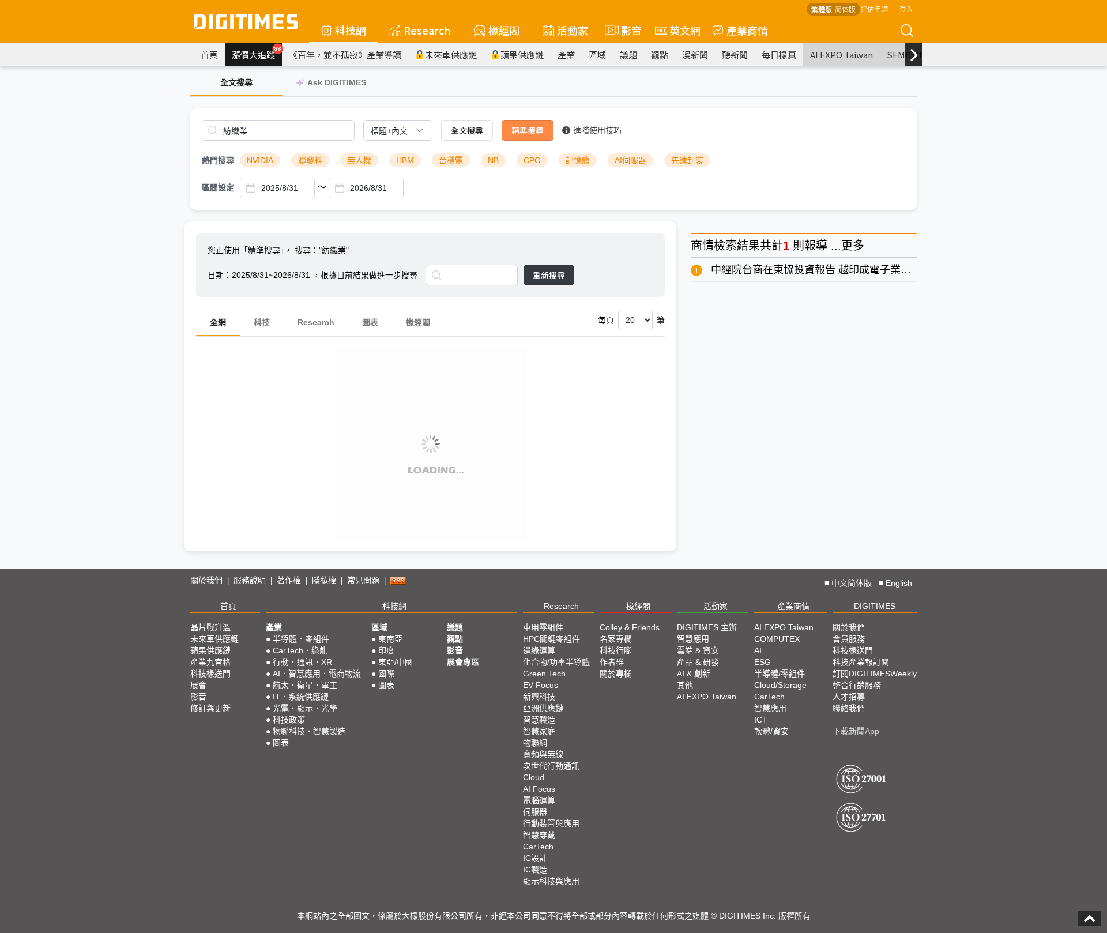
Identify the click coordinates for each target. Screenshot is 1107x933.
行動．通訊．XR (302, 662)
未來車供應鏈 (451, 54)
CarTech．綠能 (300, 650)
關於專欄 (616, 673)
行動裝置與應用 (551, 823)
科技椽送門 (210, 673)
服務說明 (250, 580)
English (899, 583)
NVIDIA (260, 160)
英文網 (685, 29)
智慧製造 (539, 719)
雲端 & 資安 (698, 650)
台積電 (451, 160)
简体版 (845, 9)
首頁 (209, 54)
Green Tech (544, 673)
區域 (597, 54)
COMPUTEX (777, 639)
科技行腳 (616, 650)
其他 (685, 685)
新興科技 (539, 696)
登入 (906, 8)
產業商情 (747, 29)
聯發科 (310, 160)
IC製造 (535, 869)
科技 (262, 322)
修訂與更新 (210, 708)
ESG (762, 662)
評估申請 (874, 8)
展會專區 (463, 662)
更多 (852, 245)
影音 (626, 29)
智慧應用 (693, 639)
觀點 (659, 54)
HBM (405, 160)
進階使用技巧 (597, 130)
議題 (628, 54)
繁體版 (821, 9)
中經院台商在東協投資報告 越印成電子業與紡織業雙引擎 (842, 270)
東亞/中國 (395, 662)
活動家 (572, 29)
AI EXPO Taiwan (841, 54)
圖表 (370, 322)
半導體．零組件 (301, 639)
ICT (760, 719)
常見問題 (363, 580)
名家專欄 (616, 639)
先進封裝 (687, 160)
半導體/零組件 (779, 673)
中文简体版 (851, 583)
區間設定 (218, 187)
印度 (386, 650)
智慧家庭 (539, 731)
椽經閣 (503, 29)
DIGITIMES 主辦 (707, 627)
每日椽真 (779, 54)
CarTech (538, 846)
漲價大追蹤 (257, 53)
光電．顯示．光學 (305, 708)
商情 (702, 245)
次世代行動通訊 (551, 765)
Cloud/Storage (780, 685)
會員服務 (849, 639)
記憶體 (578, 160)
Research (427, 29)
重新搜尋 (549, 275)
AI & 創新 (693, 673)
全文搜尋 (467, 130)
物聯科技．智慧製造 (309, 731)
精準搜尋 (527, 130)
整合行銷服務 (857, 685)
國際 (386, 673)
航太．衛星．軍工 (305, 685)
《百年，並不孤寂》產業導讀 (345, 54)
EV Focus (540, 685)
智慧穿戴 (539, 835)
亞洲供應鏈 (543, 708)
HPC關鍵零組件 (551, 639)
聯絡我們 (849, 708)
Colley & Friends (630, 627)
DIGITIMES (874, 606)
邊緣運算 (539, 650)
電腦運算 (539, 800)
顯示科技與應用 (551, 881)
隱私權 (324, 580)
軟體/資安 (771, 731)
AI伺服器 (630, 160)
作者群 (612, 662)
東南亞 (390, 639)
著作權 (289, 580)
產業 (566, 54)
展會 (198, 685)
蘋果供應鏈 (522, 54)
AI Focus (539, 788)
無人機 (359, 160)
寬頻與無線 (543, 754)
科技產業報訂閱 (861, 662)
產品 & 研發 (698, 662)
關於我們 (206, 580)
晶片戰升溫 (210, 627)
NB (493, 160)
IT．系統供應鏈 (301, 696)
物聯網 (535, 742)
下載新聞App (856, 731)
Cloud (533, 777)
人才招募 (849, 696)
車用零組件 (543, 627)
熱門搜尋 (218, 160)
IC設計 (535, 858)
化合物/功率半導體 (556, 662)
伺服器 (535, 812)
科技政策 (289, 719)
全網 (218, 322)
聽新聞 (735, 54)
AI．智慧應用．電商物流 (317, 673)
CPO (532, 160)
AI (758, 650)
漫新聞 (695, 54)
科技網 (350, 29)
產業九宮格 (210, 662)
